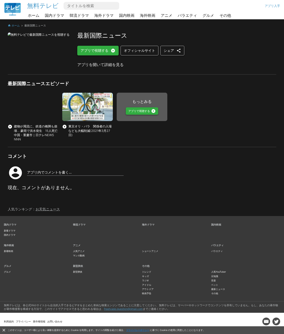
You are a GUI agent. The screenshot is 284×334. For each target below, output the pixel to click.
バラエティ (187, 15)
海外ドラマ (104, 15)
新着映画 (8, 251)
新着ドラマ (9, 230)
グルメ (208, 15)
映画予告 (146, 293)
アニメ (166, 15)
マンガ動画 (79, 255)
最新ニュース (218, 289)
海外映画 (147, 15)
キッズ (145, 276)
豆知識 (214, 276)
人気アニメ (79, 251)
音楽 (213, 280)
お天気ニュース (48, 209)
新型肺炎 (78, 265)
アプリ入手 (272, 6)
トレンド (146, 271)
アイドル (146, 284)
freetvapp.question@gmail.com (123, 308)
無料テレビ (43, 5)
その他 (225, 15)
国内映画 (126, 15)
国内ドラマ (54, 15)
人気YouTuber (218, 271)
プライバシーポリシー (137, 330)
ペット (214, 284)
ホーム (33, 15)
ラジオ (145, 280)
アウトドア (148, 289)
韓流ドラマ (79, 15)
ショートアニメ (150, 251)
